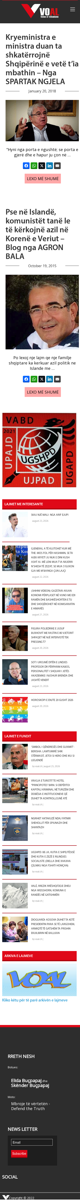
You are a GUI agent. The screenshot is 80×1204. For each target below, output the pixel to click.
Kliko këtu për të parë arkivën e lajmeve (35, 1001)
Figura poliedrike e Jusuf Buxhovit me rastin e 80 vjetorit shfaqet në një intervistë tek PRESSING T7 (52, 635)
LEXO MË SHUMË (43, 178)
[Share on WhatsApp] (34, 165)
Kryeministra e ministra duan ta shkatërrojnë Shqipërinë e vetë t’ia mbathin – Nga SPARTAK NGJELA (42, 60)
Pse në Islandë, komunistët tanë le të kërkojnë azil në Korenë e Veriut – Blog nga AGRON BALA (38, 235)
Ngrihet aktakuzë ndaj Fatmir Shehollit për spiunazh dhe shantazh (51, 823)
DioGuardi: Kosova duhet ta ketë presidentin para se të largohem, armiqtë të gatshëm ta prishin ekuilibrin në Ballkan (53, 927)
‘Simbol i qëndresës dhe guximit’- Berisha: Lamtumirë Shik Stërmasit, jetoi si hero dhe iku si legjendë (52, 754)
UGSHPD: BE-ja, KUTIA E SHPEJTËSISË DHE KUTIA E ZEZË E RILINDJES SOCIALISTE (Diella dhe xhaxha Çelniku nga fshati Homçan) (53, 859)
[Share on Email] (57, 165)
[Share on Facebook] (26, 165)
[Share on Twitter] (41, 165)
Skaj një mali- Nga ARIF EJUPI (49, 515)
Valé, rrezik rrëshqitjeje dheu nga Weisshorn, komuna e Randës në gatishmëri (51, 890)
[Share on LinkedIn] (49, 165)
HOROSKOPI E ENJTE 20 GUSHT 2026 (52, 700)
